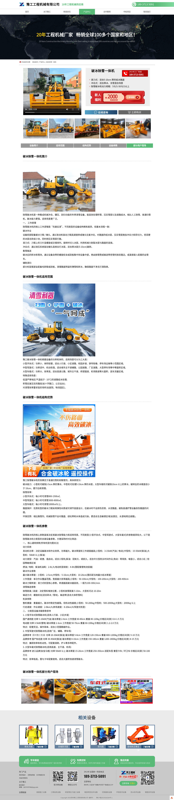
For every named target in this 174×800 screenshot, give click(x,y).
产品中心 (42, 62)
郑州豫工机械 (38, 635)
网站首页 (35, 62)
